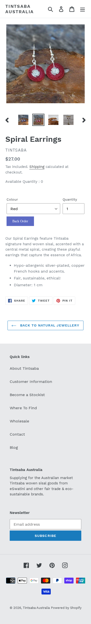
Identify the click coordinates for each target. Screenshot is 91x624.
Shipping (36, 166)
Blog (14, 447)
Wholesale (19, 421)
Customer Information (31, 381)
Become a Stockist (27, 394)
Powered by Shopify (66, 608)
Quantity (70, 199)
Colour (12, 199)
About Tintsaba (24, 368)
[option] (23, 120)
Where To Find (23, 408)
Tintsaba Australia (19, 9)
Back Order (20, 221)
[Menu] (82, 8)
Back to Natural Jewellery (49, 325)
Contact (17, 434)
